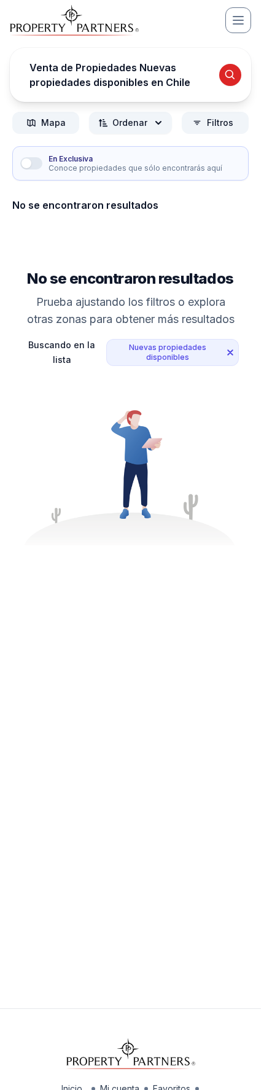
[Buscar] (230, 75)
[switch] (31, 163)
